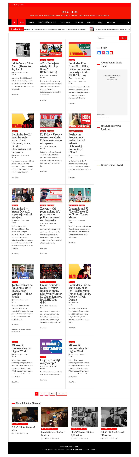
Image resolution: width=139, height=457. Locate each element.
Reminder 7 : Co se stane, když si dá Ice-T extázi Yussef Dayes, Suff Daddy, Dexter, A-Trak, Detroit (80, 292)
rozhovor (44, 253)
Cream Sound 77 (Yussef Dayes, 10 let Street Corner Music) (79, 213)
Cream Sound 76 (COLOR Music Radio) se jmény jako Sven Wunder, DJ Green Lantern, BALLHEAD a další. (51, 293)
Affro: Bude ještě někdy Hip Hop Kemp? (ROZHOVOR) (49, 68)
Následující (61, 394)
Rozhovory (79, 22)
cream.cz (69, 11)
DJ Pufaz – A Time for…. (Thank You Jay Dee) (22, 66)
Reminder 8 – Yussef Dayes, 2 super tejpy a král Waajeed (22, 213)
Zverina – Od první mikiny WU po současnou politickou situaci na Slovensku (50, 214)
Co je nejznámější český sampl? (50, 362)
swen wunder (16, 331)
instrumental (21, 329)
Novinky (31, 22)
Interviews (111, 22)
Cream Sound (65, 22)
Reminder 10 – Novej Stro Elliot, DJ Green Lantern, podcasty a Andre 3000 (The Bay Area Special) (79, 71)
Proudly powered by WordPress (54, 449)
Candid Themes (90, 449)
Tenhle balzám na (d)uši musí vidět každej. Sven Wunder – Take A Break (22, 291)
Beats (15, 329)
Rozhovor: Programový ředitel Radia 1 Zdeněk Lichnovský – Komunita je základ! (77, 143)
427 (52, 394)
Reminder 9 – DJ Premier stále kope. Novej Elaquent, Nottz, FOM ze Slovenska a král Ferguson (22, 143)
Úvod (22, 22)
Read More (15, 94)
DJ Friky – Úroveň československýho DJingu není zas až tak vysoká (97, 29)
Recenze (90, 22)
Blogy (100, 22)
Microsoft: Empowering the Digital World (21, 348)
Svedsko (28, 329)
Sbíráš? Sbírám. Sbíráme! (47, 22)
